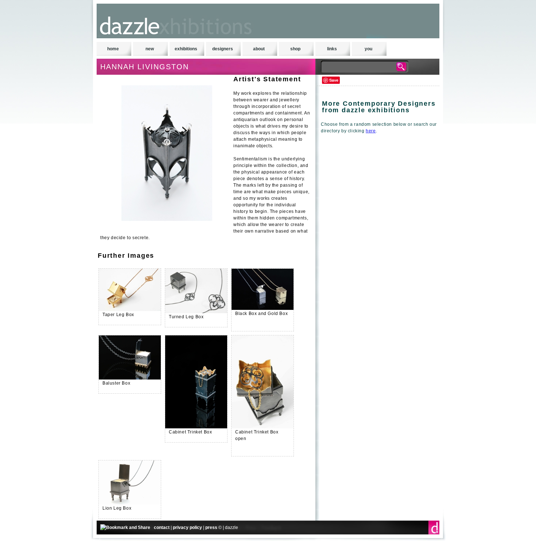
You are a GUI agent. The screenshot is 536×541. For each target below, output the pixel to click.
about (259, 48)
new (149, 48)
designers (222, 48)
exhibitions (186, 48)
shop (295, 48)
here (371, 130)
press (211, 527)
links (332, 48)
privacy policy (187, 527)
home (113, 48)
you (368, 48)
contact (162, 527)
